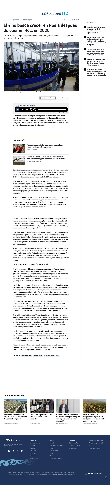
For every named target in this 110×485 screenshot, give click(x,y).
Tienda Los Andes (74, 445)
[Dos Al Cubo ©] (93, 474)
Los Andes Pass (74, 443)
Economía (33, 448)
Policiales (33, 453)
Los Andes (6, 19)
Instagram (9, 451)
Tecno (51, 453)
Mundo (52, 440)
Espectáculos (34, 458)
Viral (51, 456)
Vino (57, 356)
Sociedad (33, 451)
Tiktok (13, 451)
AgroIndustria (16, 19)
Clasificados (73, 448)
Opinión (52, 443)
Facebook (5, 451)
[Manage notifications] (106, 477)
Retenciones (38, 356)
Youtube (22, 451)
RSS (90, 445)
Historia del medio (94, 448)
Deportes (33, 456)
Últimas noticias (35, 443)
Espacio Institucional (56, 458)
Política (32, 445)
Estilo (51, 448)
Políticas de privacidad (96, 443)
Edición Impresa (26, 356)
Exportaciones (49, 356)
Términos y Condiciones (96, 440)
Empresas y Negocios (56, 445)
